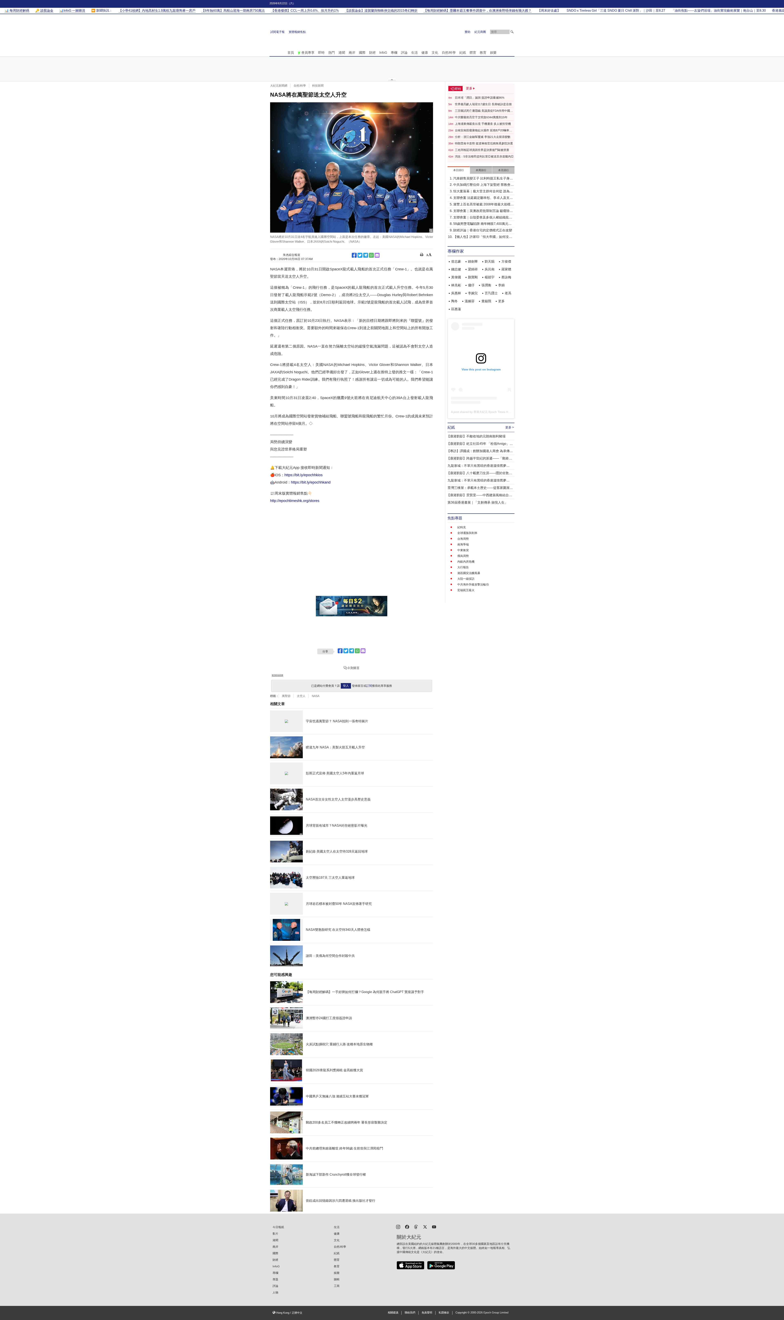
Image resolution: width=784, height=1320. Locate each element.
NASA (315, 696)
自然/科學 (449, 52)
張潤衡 (486, 285)
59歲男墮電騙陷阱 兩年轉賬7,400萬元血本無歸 (482, 224)
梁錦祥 (473, 269)
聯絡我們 (410, 1312)
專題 (275, 1279)
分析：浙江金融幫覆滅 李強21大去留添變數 (482, 136)
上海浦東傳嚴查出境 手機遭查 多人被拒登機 (483, 123)
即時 (321, 52)
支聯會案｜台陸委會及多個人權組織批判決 (482, 218)
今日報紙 (278, 1227)
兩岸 (352, 52)
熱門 (331, 52)
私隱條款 (444, 1312)
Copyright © (462, 1312)
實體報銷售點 (297, 31)
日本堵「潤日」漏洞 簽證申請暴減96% (479, 97)
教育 (483, 52)
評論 (404, 52)
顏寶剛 (473, 277)
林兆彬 (456, 285)
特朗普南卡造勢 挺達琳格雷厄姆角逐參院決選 (484, 143)
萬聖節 (286, 696)
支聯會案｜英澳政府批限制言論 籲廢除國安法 (483, 211)
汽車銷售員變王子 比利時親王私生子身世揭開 (483, 179)
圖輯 (337, 1279)
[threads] (416, 1226)
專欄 (394, 52)
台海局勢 (463, 538)
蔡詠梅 (506, 277)
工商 (337, 1286)
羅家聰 (506, 269)
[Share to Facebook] (354, 255)
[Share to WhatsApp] (371, 255)
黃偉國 (456, 277)
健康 (424, 52)
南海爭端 (463, 544)
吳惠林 (456, 293)
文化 (435, 52)
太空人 (301, 696)
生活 (414, 52)
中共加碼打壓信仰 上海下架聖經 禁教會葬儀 (483, 185)
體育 (473, 52)
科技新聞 (318, 85)
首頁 (290, 52)
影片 (275, 1233)
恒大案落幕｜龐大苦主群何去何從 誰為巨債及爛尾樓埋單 (483, 192)
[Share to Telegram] (365, 255)
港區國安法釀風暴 (468, 573)
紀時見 (461, 527)
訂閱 (369, 685)
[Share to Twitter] (359, 255)
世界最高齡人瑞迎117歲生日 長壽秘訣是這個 (483, 104)
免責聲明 (427, 1312)
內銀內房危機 (465, 561)
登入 (346, 685)
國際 (362, 52)
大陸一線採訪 (465, 578)
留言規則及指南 (277, 675)
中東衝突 (463, 550)
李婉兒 (473, 293)
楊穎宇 (489, 277)
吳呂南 (489, 269)
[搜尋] (512, 32)
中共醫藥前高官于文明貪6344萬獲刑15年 (481, 117)
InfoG (383, 52)
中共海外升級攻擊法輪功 (473, 584)
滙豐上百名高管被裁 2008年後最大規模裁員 (483, 205)
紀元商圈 (480, 31)
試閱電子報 (277, 31)
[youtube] (434, 1226)
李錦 (501, 285)
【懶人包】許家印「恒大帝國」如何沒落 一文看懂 (482, 237)
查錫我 (486, 301)
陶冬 (454, 301)
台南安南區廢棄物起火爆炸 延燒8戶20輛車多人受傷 (483, 130)
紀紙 (462, 52)
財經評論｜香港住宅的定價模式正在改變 (482, 230)
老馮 (508, 293)
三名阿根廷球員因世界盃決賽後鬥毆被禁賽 (482, 150)
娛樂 (493, 52)
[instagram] (398, 1226)
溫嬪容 (469, 301)
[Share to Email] (377, 255)
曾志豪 (456, 261)
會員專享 (307, 52)
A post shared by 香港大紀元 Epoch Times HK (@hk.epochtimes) (493, 412)
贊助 (467, 31)
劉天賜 (489, 261)
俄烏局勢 (463, 555)
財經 (372, 52)
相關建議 (393, 1312)
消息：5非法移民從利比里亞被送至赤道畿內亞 (484, 156)
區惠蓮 (456, 309)
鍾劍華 (473, 261)
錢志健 (456, 269)
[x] (425, 1226)
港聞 (342, 52)
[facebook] (407, 1226)
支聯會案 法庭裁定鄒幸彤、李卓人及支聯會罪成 (483, 198)
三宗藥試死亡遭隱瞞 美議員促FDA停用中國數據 (484, 111)
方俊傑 (506, 261)
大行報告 (463, 567)
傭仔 (471, 285)
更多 (501, 301)
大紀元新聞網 (278, 85)
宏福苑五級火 (465, 590)
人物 (275, 1292)
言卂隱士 (491, 293)
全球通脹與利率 (467, 533)
